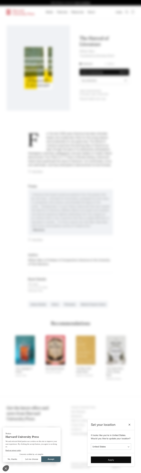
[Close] (129, 424)
